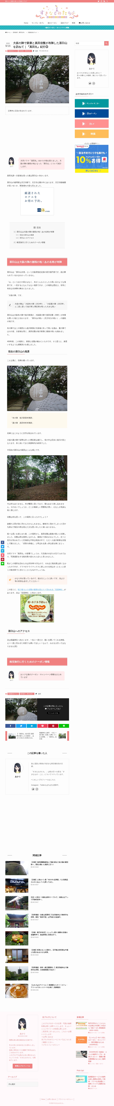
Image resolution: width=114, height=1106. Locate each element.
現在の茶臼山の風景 (27, 235)
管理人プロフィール (22, 1066)
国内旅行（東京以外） (25, 51)
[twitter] (98, 1)
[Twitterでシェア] (21, 726)
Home (43, 1099)
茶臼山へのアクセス (27, 238)
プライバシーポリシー (51, 1045)
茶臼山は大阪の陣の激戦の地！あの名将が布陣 (35, 232)
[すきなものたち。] (57, 12)
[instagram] (101, 1)
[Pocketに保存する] (42, 726)
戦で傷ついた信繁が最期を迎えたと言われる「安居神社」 (41, 590)
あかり (18, 777)
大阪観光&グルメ (12, 51)
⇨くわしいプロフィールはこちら (43, 780)
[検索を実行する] (106, 43)
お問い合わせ (48, 1037)
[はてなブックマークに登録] (32, 726)
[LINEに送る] (64, 726)
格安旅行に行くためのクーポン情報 (31, 242)
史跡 (36, 51)
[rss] (104, 1)
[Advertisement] (37, 133)
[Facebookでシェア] (10, 726)
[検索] (107, 1)
